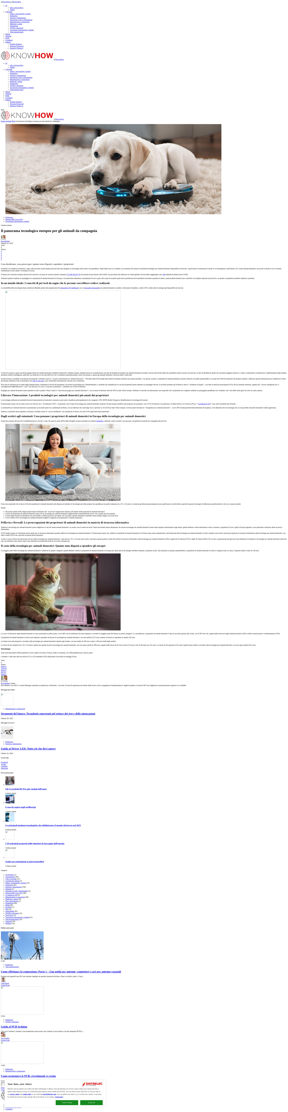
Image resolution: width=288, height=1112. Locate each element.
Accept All (91, 1102)
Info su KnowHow (16, 8)
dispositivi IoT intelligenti (70, 288)
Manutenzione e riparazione (20, 22)
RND (7, 38)
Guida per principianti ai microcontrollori (24, 861)
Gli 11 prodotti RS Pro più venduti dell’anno (26, 789)
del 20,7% (76, 274)
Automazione (10, 877)
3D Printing (9, 875)
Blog (13, 121)
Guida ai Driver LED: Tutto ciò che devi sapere (28, 748)
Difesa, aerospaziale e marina (20, 14)
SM (6, 909)
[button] (2, 110)
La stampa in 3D (11, 895)
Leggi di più (5, 985)
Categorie (8, 12)
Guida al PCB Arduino (14, 1026)
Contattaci (9, 40)
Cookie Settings (67, 1102)
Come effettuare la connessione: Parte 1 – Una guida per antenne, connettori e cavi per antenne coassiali (61, 971)
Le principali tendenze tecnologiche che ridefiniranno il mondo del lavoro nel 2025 (43, 825)
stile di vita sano (38, 381)
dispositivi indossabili (92, 288)
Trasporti (8, 921)
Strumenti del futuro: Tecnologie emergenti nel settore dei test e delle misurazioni (48, 713)
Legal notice (59, 1097)
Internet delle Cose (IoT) (14, 219)
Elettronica (14, 16)
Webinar (8, 36)
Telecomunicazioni (16, 32)
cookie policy (27, 1094)
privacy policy (15, 1094)
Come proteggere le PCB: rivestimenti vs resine (28, 1076)
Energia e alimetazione (18, 18)
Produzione (14, 26)
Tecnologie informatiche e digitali (22, 30)
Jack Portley (5, 1038)
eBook (7, 34)
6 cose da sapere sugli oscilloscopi (20, 807)
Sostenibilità (9, 911)
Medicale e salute (16, 24)
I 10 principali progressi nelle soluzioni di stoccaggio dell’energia (34, 843)
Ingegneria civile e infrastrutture (21, 20)
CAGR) (70, 274)
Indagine (8, 889)
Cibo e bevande (11, 879)
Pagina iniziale (6, 121)
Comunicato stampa (12, 881)
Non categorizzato (11, 901)
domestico (100, 421)
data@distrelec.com (49, 1094)
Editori (12, 10)
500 (164, 274)
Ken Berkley (5, 241)
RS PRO (8, 907)
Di (6, 6)
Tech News (9, 915)
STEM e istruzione (16, 28)
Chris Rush (5, 983)
